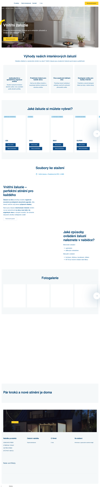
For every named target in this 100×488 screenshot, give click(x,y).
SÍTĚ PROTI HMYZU (8, 450)
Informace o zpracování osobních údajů (84, 442)
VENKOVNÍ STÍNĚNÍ (8, 442)
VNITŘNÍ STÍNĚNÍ (10, 8)
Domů (3, 8)
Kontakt (34, 3)
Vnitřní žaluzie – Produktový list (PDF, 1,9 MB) (51, 174)
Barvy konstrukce (12, 148)
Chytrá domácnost (26, 3)
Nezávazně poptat (91, 3)
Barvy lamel (10, 144)
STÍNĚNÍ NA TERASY (8, 445)
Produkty (16, 3)
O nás (41, 3)
